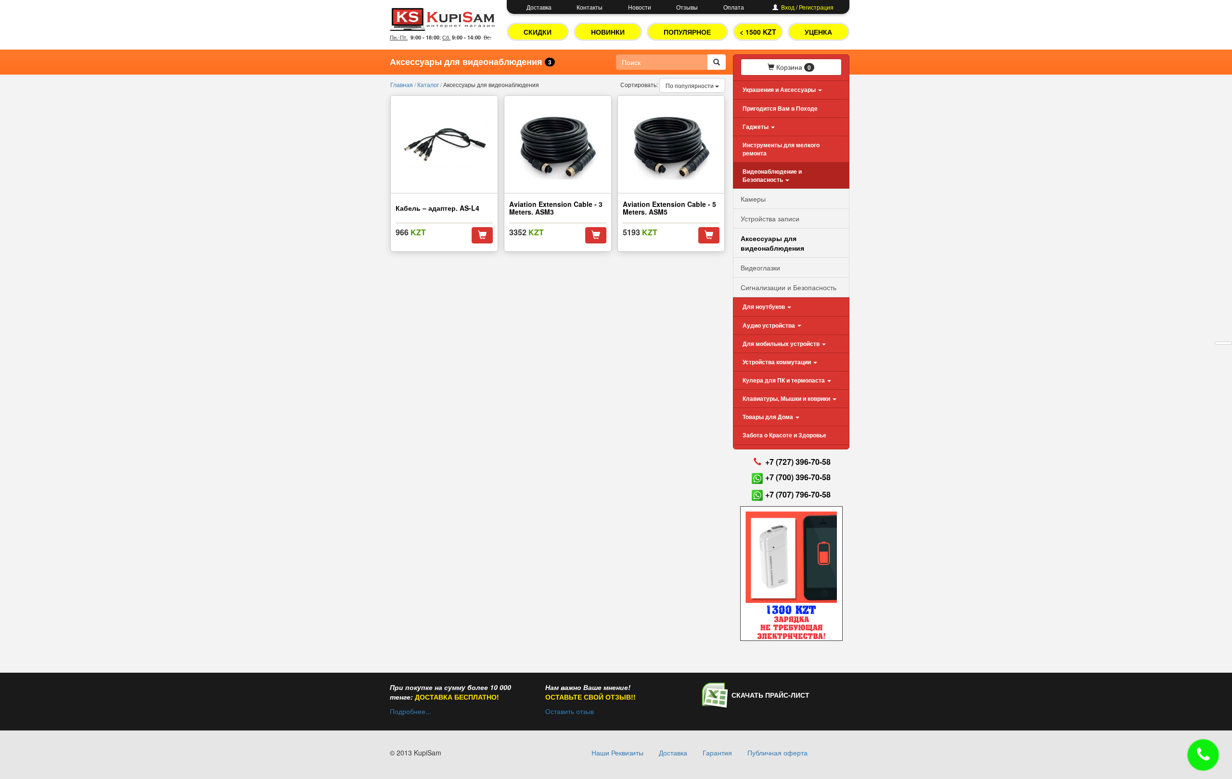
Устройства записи (770, 218)
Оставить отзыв (569, 711)
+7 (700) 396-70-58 (798, 477)
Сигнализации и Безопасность (788, 287)
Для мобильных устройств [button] (782, 343)
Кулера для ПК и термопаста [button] (784, 380)
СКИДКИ (538, 32)
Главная (402, 84)
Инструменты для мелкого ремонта (781, 148)
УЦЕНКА (818, 32)
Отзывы (687, 7)
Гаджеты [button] (756, 126)
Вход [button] (788, 7)
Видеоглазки (760, 267)
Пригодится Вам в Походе (780, 108)
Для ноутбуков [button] (764, 306)
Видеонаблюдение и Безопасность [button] (772, 175)
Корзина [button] (792, 67)
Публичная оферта (777, 752)
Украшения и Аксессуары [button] (780, 89)
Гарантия (717, 752)
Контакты (590, 7)
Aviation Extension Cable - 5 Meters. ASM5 (669, 207)
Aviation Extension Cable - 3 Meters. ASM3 (556, 207)
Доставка (539, 7)
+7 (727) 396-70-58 (798, 461)
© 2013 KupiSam (415, 752)
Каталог (428, 84)
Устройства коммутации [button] (777, 362)
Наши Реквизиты (617, 752)
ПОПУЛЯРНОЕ (687, 32)
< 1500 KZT (758, 32)
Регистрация (816, 7)
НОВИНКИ (608, 32)
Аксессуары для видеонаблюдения (772, 243)
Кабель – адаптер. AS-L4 (437, 208)
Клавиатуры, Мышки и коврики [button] (787, 398)
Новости (639, 7)
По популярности (690, 85)
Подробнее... (410, 711)
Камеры (753, 199)
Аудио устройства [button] (769, 325)
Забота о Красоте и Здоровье (784, 435)
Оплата (733, 7)
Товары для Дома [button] (769, 416)
